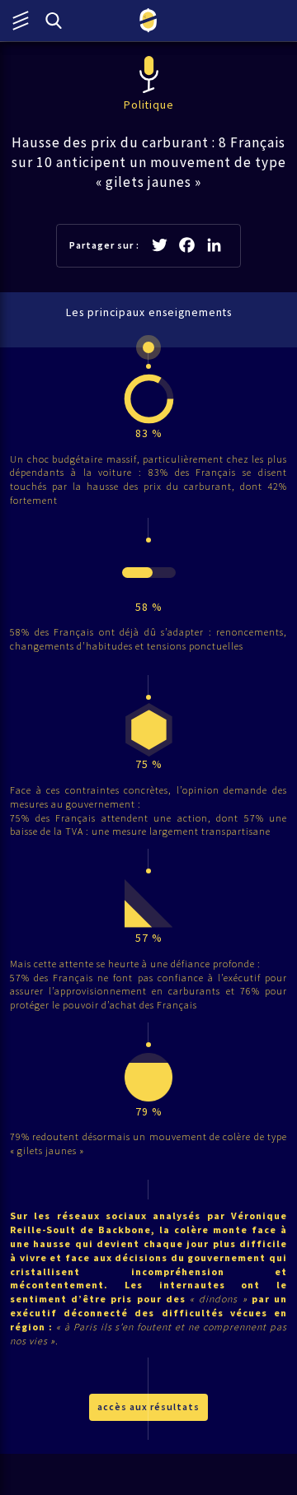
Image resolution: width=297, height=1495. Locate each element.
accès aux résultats (148, 1406)
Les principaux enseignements (149, 312)
